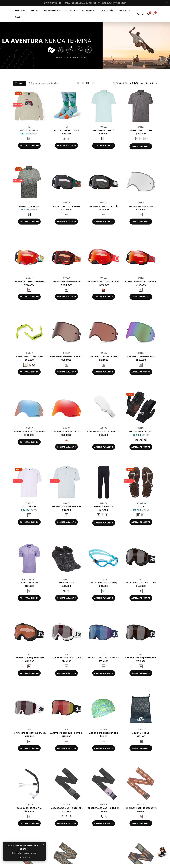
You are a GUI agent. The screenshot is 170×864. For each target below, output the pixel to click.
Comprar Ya (24, 857)
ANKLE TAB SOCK (66, 582)
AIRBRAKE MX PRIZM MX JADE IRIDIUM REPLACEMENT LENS (140, 356)
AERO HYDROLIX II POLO (141, 130)
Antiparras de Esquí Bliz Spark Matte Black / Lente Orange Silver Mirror (140, 658)
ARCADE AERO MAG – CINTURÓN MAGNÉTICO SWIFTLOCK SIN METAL (66, 808)
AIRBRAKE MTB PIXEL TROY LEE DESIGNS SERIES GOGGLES (66, 206)
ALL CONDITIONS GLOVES (141, 431)
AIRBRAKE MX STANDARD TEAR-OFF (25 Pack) (103, 431)
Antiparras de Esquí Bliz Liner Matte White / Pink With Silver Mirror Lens (66, 658)
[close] (167, 3)
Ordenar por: (120, 83)
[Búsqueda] (138, 14)
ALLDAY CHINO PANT (103, 507)
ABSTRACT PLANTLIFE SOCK (66, 130)
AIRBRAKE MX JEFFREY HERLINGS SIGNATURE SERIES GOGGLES (29, 281)
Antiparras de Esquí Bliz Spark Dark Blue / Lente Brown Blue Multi (103, 658)
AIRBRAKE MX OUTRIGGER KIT (29, 356)
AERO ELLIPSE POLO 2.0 (103, 130)
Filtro (20, 83)
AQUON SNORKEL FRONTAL (29, 808)
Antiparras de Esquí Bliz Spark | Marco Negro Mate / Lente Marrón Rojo (66, 733)
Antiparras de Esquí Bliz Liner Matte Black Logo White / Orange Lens (29, 658)
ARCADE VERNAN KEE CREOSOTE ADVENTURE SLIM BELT (141, 808)
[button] (43, 94)
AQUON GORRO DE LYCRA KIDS (103, 733)
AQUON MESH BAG (140, 733)
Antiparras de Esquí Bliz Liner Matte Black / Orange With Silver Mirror (141, 582)
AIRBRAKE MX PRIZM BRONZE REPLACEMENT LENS (103, 356)
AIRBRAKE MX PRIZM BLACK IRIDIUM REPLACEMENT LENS (66, 356)
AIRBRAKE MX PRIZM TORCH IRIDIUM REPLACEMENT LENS (66, 431)
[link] (21, 10)
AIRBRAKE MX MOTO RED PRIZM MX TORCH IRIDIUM (103, 281)
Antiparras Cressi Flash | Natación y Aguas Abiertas (104, 582)
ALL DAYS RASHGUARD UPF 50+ (66, 507)
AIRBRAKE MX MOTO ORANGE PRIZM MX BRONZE (66, 281)
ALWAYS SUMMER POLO (29, 582)
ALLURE (140, 507)
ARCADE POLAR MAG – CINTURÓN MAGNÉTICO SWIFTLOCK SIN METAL (103, 808)
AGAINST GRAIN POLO (29, 206)
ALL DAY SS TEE (29, 507)
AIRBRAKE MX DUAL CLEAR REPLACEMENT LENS (141, 206)
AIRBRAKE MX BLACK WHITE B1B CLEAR (103, 206)
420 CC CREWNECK (29, 130)
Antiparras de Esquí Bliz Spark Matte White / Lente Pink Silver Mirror (29, 733)
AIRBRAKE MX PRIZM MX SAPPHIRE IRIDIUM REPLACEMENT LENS (29, 431)
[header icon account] (143, 13)
